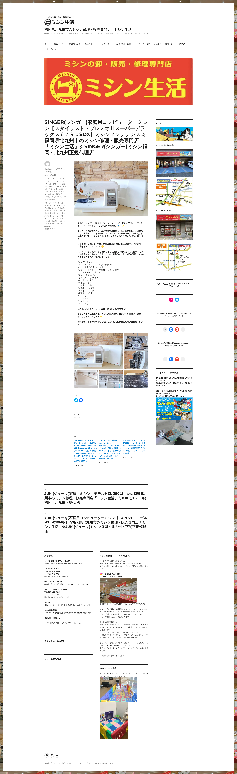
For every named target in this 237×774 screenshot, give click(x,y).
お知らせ (169, 44)
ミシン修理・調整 (123, 44)
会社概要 (157, 44)
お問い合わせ (50, 49)
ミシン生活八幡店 (59, 186)
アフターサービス (142, 44)
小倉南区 (55, 221)
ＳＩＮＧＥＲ (49, 179)
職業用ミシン (90, 44)
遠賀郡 (46, 229)
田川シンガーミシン (57, 224)
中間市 (49, 211)
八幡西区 (62, 211)
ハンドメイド (59, 179)
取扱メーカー (60, 44)
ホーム (47, 44)
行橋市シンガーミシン (56, 226)
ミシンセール (49, 181)
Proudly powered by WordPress (100, 763)
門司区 (52, 229)
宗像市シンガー (54, 216)
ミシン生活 (48, 186)
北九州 (52, 192)
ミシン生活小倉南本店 (52, 189)
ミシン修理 (52, 184)
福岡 (54, 199)
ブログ (182, 44)
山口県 (49, 199)
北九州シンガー (55, 213)
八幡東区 (55, 211)
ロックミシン (106, 44)
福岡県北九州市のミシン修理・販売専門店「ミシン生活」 (89, 29)
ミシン (57, 203)
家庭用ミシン (75, 44)
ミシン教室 (61, 184)
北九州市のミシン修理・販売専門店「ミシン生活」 (54, 194)
